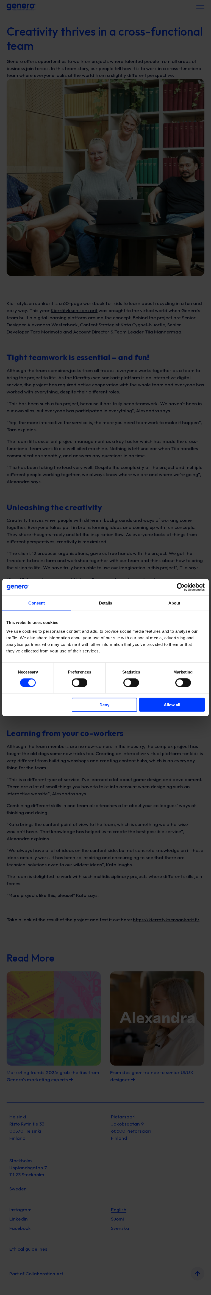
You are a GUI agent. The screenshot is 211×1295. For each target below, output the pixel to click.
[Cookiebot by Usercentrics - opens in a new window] (181, 587)
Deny (104, 704)
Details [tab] (105, 603)
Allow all (172, 704)
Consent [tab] (36, 603)
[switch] (79, 682)
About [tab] (174, 603)
